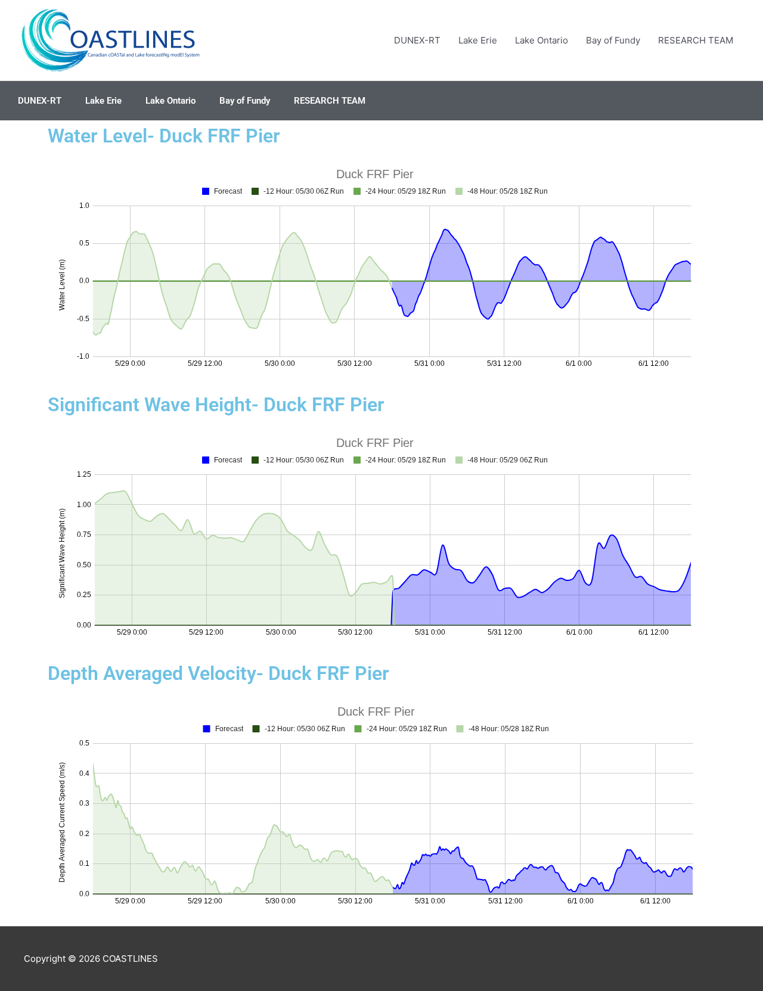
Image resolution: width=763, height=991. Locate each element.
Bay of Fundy (613, 40)
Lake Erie (477, 40)
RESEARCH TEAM (695, 40)
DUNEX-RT (417, 40)
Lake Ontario (541, 40)
